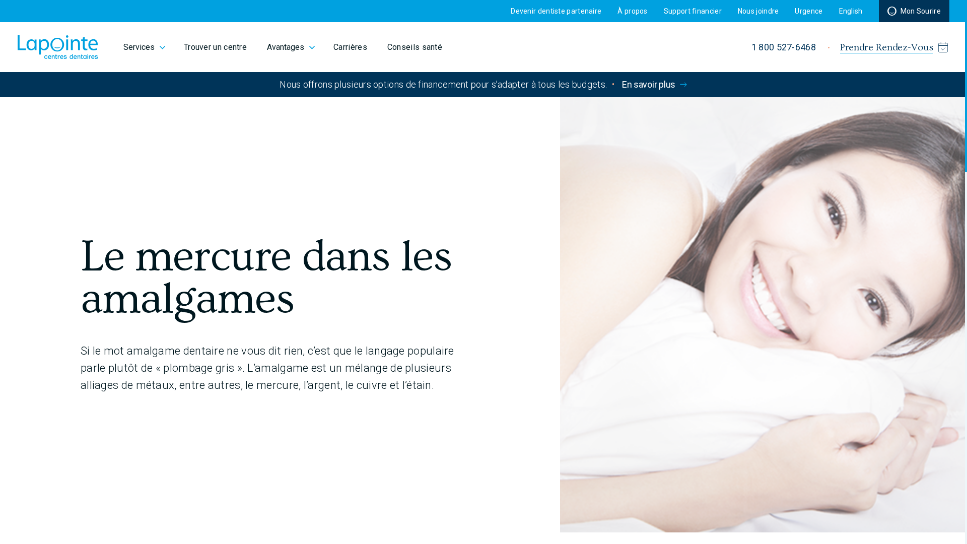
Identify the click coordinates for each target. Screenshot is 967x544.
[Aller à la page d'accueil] (58, 47)
